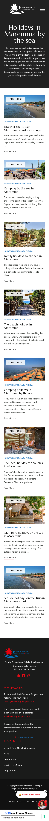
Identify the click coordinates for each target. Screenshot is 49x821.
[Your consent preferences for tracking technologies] (44, 816)
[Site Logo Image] (22, 9)
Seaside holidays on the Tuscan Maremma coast (24, 599)
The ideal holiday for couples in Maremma (23, 464)
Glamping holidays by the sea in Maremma (23, 534)
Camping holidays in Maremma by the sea (18, 391)
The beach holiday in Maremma (18, 326)
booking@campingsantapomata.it (19, 701)
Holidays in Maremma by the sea (18, 122)
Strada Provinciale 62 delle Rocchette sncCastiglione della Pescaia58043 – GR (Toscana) (24, 666)
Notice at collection (13, 817)
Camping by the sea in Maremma (19, 190)
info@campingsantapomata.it (17, 716)
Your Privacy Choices (22, 813)
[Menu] (42, 10)
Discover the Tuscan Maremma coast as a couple (23, 128)
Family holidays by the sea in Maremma (23, 257)
